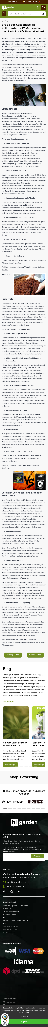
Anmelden (37, 856)
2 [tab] (10, 808)
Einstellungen (24, 1016)
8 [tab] (38, 808)
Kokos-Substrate (8, 304)
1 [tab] (5, 808)
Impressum (7, 909)
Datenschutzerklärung (10, 843)
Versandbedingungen (10, 914)
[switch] (5, 1023)
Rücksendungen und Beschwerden (15, 920)
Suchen (43, 14)
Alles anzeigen (8, 701)
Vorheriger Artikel (13, 655)
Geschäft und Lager (10, 929)
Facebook (6, 891)
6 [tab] (28, 808)
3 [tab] (14, 808)
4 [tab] (19, 808)
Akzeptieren (24, 1022)
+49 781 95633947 (16, 886)
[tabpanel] (16, 736)
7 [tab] (33, 808)
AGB (4, 923)
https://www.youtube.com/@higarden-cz (20, 891)
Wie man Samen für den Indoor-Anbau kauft (15, 744)
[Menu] (4, 13)
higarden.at (10, 1002)
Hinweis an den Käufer (11, 911)
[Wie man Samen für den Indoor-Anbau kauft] (16, 723)
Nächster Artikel (35, 655)
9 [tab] (43, 808)
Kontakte (6, 932)
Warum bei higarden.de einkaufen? (15, 906)
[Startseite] (2, 20)
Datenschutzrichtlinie (10, 926)
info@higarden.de (16, 882)
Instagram (14, 891)
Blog (4, 917)
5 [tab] (24, 808)
